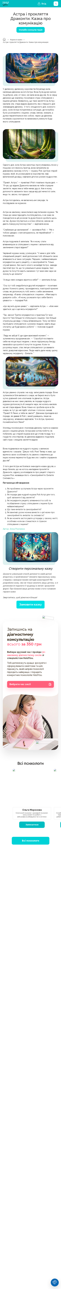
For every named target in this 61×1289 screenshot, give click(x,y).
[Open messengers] (55, 1282)
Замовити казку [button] (30, 604)
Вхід (44, 4)
